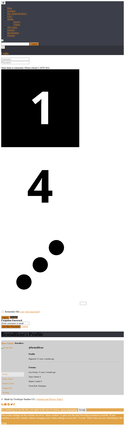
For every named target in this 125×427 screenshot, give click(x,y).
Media (10, 19)
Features (11, 11)
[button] (2, 41)
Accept (82, 410)
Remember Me (12, 311)
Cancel (24, 326)
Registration (13, 32)
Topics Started (8, 379)
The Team (12, 27)
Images (16, 22)
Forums (11, 30)
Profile (5, 374)
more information (69, 409)
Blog (9, 8)
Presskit (11, 35)
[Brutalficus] (12, 348)
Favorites (6, 393)
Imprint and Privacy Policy (50, 399)
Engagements (7, 388)
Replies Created (8, 383)
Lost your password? (30, 311)
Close (4, 423)
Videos (16, 24)
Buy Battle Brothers (17, 13)
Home (3, 343)
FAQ (9, 16)
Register (14, 317)
